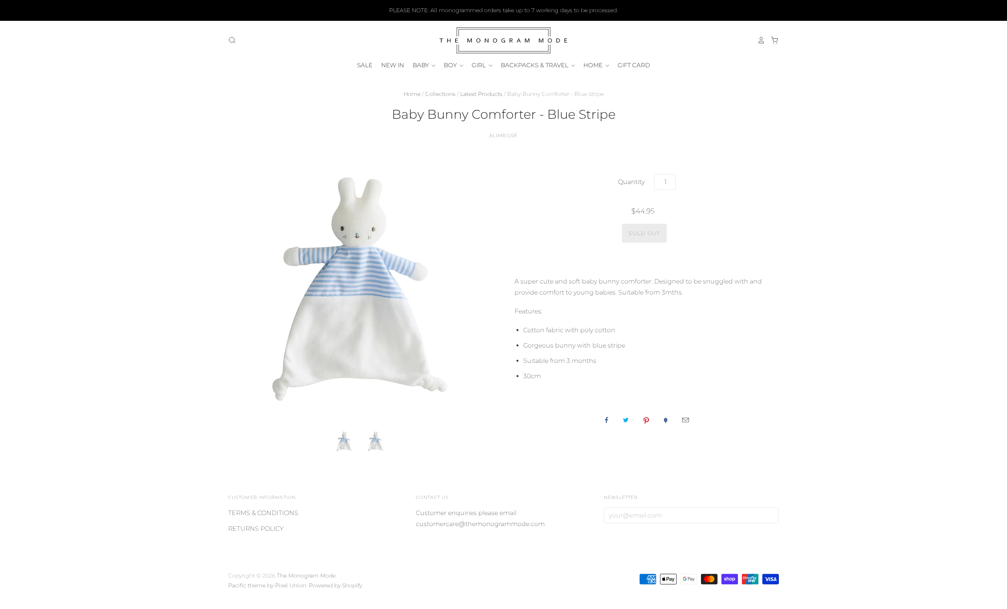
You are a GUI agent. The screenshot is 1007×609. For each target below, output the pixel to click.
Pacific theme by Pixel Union (267, 585)
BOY (451, 65)
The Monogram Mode (306, 575)
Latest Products (481, 94)
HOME (593, 65)
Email (685, 420)
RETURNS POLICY (256, 528)
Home (412, 94)
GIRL (479, 65)
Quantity (631, 182)
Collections (440, 94)
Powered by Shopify (335, 585)
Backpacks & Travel (535, 65)
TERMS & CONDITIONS (263, 513)
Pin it (646, 420)
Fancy (665, 420)
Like (606, 420)
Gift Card (634, 65)
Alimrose (503, 135)
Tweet (626, 420)
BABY (421, 65)
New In (392, 65)
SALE (365, 65)
